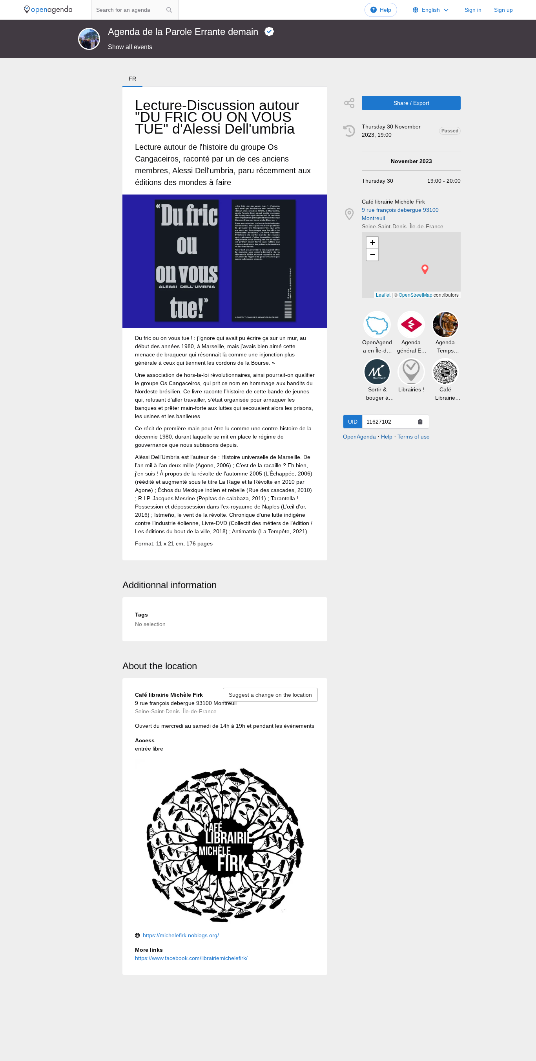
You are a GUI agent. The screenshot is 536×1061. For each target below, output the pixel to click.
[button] (424, 269)
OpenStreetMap (415, 294)
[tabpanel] (224, 323)
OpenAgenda (359, 436)
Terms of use (413, 436)
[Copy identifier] (420, 422)
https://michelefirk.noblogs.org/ (181, 935)
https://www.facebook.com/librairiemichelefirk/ (191, 958)
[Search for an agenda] (169, 10)
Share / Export (411, 103)
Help (385, 10)
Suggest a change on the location (270, 695)
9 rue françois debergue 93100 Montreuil (400, 214)
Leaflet (383, 294)
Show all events (130, 47)
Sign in (473, 10)
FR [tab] (132, 78)
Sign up (503, 10)
